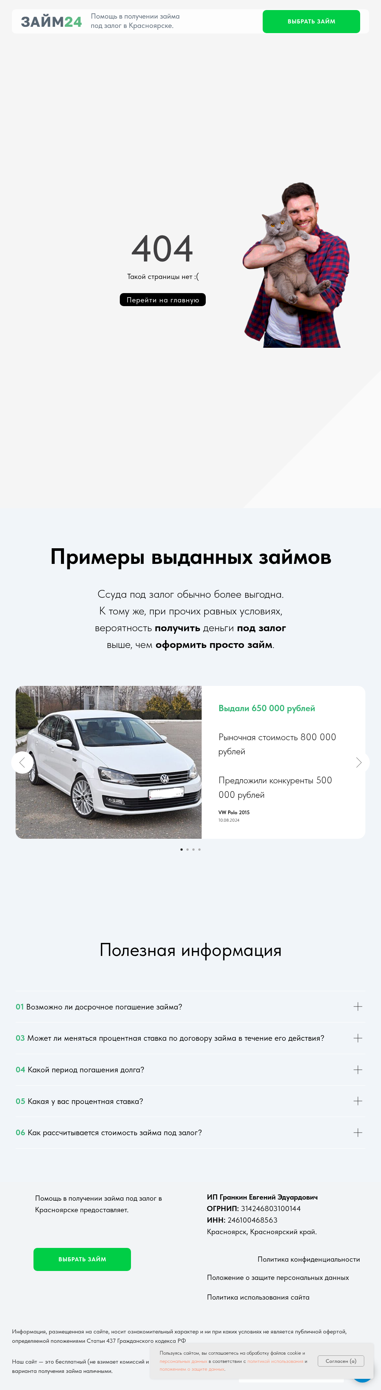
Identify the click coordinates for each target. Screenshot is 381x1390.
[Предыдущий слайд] (22, 762)
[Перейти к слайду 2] (187, 849)
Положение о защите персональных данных (278, 1277)
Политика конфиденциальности (308, 1259)
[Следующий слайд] (359, 762)
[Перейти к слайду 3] (193, 849)
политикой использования (275, 1361)
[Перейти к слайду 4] (199, 849)
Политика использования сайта (258, 1297)
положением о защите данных (192, 1369)
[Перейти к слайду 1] (181, 849)
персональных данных (183, 1361)
